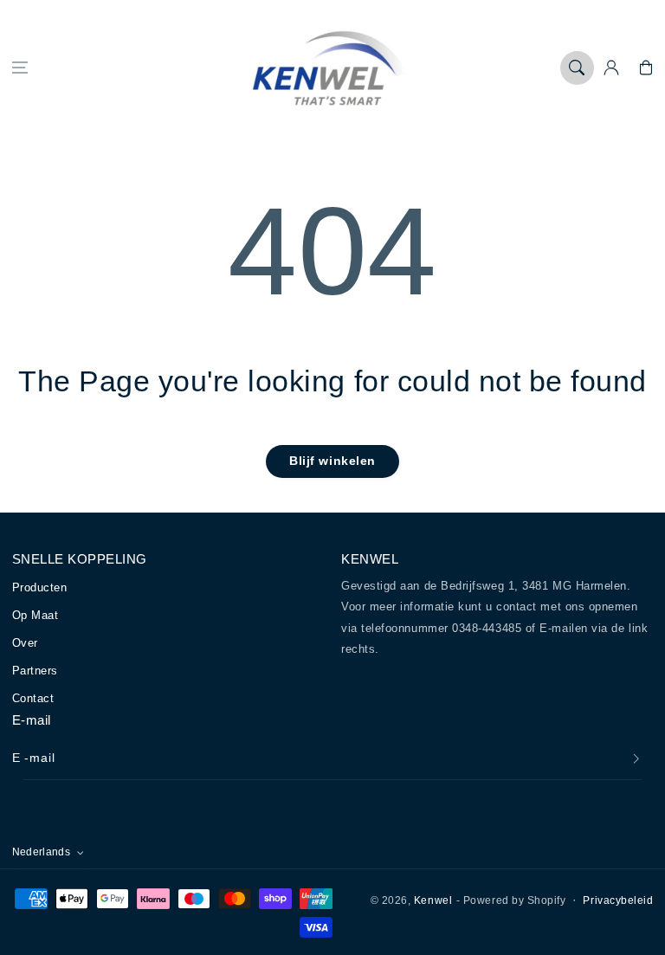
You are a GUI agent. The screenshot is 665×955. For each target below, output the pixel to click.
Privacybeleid (618, 900)
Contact (33, 698)
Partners (35, 670)
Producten (40, 587)
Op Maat (35, 615)
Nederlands (41, 851)
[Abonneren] (636, 758)
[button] (20, 68)
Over (25, 642)
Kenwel (433, 900)
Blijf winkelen (332, 461)
